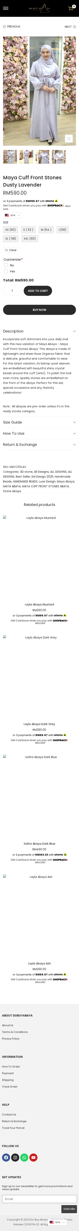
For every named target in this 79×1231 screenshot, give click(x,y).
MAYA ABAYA (12, 486)
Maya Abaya (65, 481)
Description (13, 331)
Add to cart (38, 291)
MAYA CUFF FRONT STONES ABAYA (45, 486)
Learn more (40, 623)
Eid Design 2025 (42, 477)
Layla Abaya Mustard (39, 604)
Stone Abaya (12, 491)
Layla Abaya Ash (39, 963)
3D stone (26, 472)
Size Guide (12, 422)
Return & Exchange (20, 444)
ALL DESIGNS (58, 472)
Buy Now (39, 310)
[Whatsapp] (24, 1157)
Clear (13, 250)
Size (5, 222)
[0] (70, 8)
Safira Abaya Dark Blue (39, 844)
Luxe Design (47, 481)
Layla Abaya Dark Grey (39, 724)
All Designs (41, 472)
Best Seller (23, 477)
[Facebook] (6, 1157)
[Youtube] (33, 1157)
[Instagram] (15, 1157)
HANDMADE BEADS (25, 481)
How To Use (13, 433)
